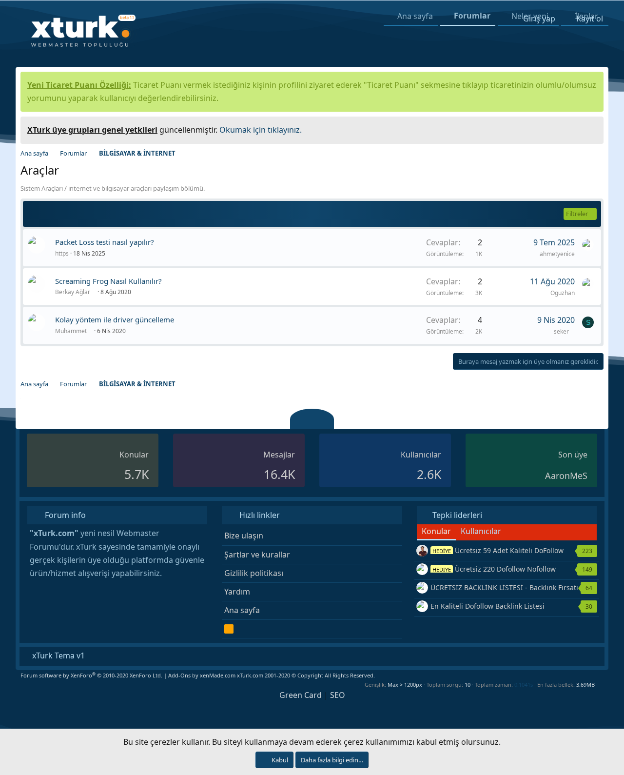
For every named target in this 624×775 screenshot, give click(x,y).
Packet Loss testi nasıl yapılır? (104, 242)
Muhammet (71, 331)
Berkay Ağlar (73, 292)
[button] (601, 684)
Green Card (300, 695)
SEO (337, 695)
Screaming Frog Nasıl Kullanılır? (108, 281)
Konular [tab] (436, 531)
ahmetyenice (557, 254)
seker (562, 331)
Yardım (237, 591)
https (62, 253)
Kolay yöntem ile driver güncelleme (114, 319)
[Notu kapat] (593, 128)
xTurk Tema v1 (57, 655)
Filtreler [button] (577, 213)
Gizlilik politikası (253, 573)
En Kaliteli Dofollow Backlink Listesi (487, 606)
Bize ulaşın (243, 535)
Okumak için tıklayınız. (260, 129)
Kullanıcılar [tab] (481, 531)
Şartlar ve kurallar (257, 554)
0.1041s (523, 684)
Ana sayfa (242, 610)
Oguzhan (562, 293)
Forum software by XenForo (91, 675)
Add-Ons (179, 675)
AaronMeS (566, 475)
